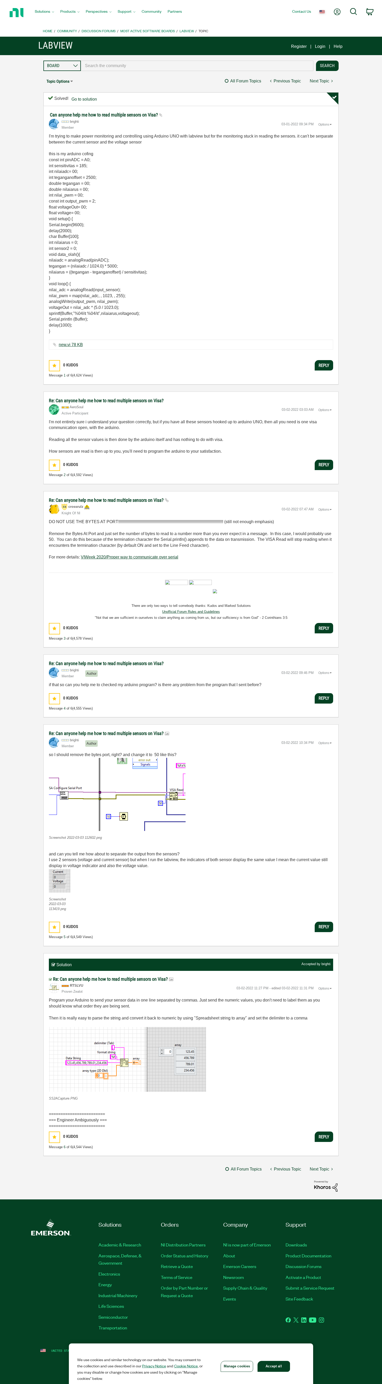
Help (338, 46)
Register (299, 46)
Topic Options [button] (58, 81)
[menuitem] (44, 12)
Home (47, 30)
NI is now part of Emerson (247, 1244)
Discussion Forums (99, 30)
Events (229, 1299)
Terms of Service (176, 1277)
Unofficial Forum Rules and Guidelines (191, 612)
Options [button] (323, 124)
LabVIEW (187, 30)
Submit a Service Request (310, 1288)
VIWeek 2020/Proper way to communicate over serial (129, 557)
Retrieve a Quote (177, 1266)
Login (320, 46)
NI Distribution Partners (183, 1244)
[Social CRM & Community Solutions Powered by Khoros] (326, 1186)
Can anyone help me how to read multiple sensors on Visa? (104, 115)
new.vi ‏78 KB (71, 344)
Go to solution (84, 99)
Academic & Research (119, 1244)
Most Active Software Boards (147, 30)
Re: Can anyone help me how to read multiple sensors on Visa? (106, 400)
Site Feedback (299, 1299)
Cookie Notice (186, 1365)
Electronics (109, 1274)
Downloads (296, 1244)
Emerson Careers (239, 1266)
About (229, 1255)
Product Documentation (308, 1255)
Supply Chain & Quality (245, 1288)
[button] (54, 365)
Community (67, 30)
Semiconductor (113, 1317)
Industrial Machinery (117, 1295)
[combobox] (197, 66)
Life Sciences (111, 1306)
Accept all (274, 1366)
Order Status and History (184, 1255)
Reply (324, 365)
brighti (326, 964)
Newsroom (233, 1277)
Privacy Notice (154, 1365)
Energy (105, 1284)
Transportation (112, 1327)
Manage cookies (237, 1366)
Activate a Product (303, 1277)
